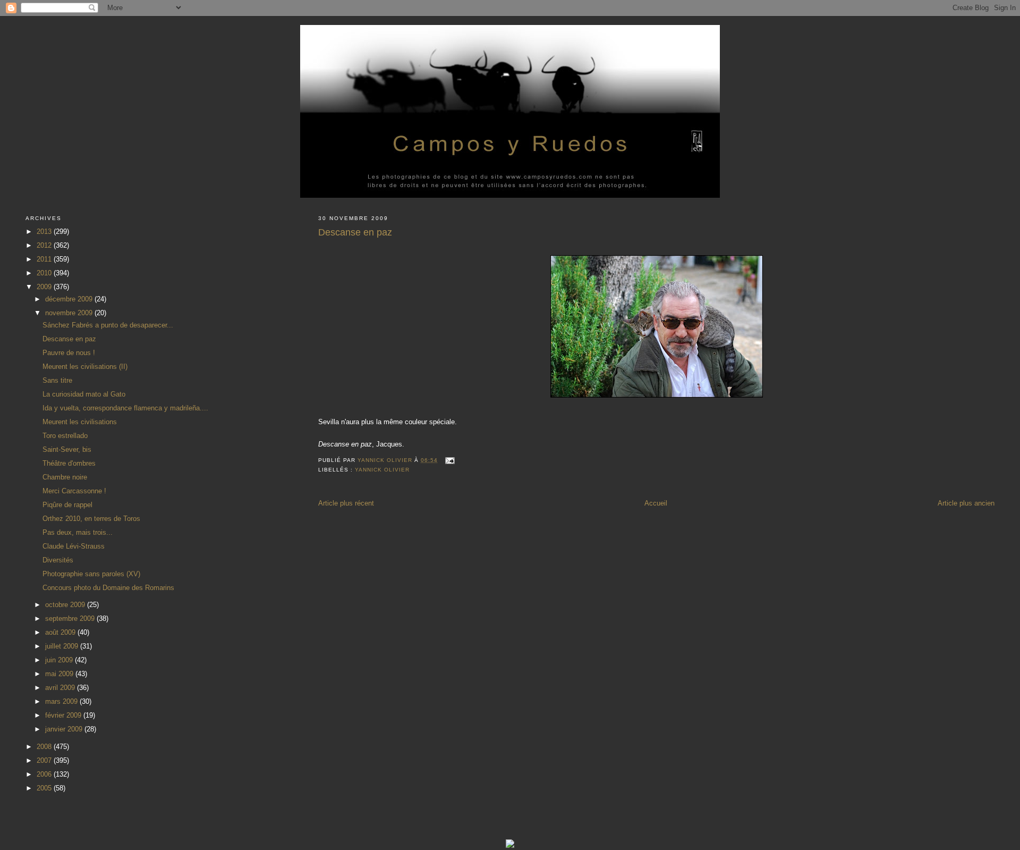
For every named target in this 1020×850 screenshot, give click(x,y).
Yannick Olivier (382, 470)
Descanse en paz (69, 339)
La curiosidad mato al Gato (83, 394)
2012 (45, 245)
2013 (45, 231)
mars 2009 (62, 701)
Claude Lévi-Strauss (73, 546)
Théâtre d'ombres (69, 463)
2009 (45, 287)
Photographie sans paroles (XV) (91, 574)
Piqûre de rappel (67, 505)
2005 (45, 788)
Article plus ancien (966, 503)
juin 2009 (60, 660)
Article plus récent (346, 503)
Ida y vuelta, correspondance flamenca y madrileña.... (125, 408)
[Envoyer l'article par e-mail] (449, 460)
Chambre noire (64, 477)
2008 (45, 747)
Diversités (57, 560)
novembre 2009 (70, 313)
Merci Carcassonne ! (74, 491)
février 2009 (64, 715)
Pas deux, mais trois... (77, 532)
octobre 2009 (66, 605)
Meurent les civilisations (79, 422)
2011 (45, 259)
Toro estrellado (65, 436)
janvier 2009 (64, 729)
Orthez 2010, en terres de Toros (91, 519)
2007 (45, 760)
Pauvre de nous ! (68, 353)
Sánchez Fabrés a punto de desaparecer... (107, 325)
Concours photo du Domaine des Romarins (108, 588)
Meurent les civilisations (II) (85, 367)
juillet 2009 (62, 646)
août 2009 (61, 632)
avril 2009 (61, 688)
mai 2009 (60, 674)
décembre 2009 (70, 299)
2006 (45, 774)
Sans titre (57, 380)
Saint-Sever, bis (66, 449)
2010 (45, 273)
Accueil (655, 503)
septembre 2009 (71, 618)
